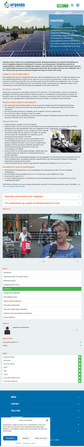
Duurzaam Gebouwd (10, 381)
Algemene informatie (21, 327)
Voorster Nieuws (9, 364)
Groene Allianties (9, 317)
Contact (33, 443)
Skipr (5, 371)
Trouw (5, 374)
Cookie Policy (19, 443)
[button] (47, 420)
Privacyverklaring (27, 443)
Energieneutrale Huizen (11, 285)
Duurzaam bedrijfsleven (11, 378)
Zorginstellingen (9, 357)
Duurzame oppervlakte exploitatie (15, 309)
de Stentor (7, 360)
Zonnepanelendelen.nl (10, 342)
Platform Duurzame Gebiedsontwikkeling (17, 313)
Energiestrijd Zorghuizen (11, 293)
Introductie (7, 272)
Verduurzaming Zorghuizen (12, 301)
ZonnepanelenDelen (64, 163)
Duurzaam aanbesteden (11, 305)
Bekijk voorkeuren (41, 438)
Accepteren (10, 438)
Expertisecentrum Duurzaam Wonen (15, 276)
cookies (56, 440)
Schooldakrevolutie (10, 297)
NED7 (5, 367)
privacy (50, 440)
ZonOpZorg (7, 289)
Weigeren (25, 438)
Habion (5, 345)
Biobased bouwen (9, 281)
